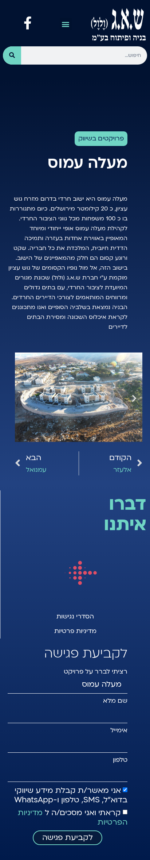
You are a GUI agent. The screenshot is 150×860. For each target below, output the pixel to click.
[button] (66, 24)
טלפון (120, 760)
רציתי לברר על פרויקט (95, 671)
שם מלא (115, 701)
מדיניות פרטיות (75, 631)
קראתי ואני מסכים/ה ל (72, 817)
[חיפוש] (12, 55)
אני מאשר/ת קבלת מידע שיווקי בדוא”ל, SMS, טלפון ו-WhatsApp (70, 795)
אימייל (118, 730)
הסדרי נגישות (75, 616)
